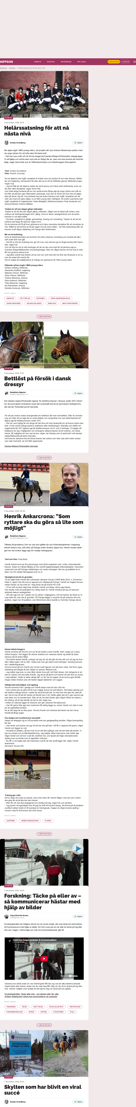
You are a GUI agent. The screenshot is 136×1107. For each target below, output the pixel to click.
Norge (31, 1012)
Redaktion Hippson (18, 392)
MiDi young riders (70, 303)
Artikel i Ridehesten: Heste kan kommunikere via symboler (31, 996)
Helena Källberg (34, 303)
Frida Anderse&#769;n (60, 298)
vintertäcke (74, 1007)
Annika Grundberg (17, 143)
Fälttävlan (25, 298)
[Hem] (6, 62)
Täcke (24, 1007)
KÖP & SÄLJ (81, 62)
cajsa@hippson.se (17, 917)
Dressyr (10, 298)
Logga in (125, 62)
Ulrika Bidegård (13, 303)
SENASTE (37, 62)
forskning (11, 1007)
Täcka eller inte (56, 1007)
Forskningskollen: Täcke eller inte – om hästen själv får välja (32, 994)
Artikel (43, 1012)
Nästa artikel (45, 316)
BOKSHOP (51, 62)
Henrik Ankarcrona (30, 821)
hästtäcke (38, 1007)
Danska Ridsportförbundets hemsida (21, 446)
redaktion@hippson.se (19, 394)
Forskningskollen (14, 1012)
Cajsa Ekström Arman (19, 915)
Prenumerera (113, 62)
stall (72, 1012)
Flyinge (48, 821)
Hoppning (40, 298)
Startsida (3, 68)
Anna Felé (52, 303)
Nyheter (12, 68)
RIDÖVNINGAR (66, 62)
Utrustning (58, 1012)
